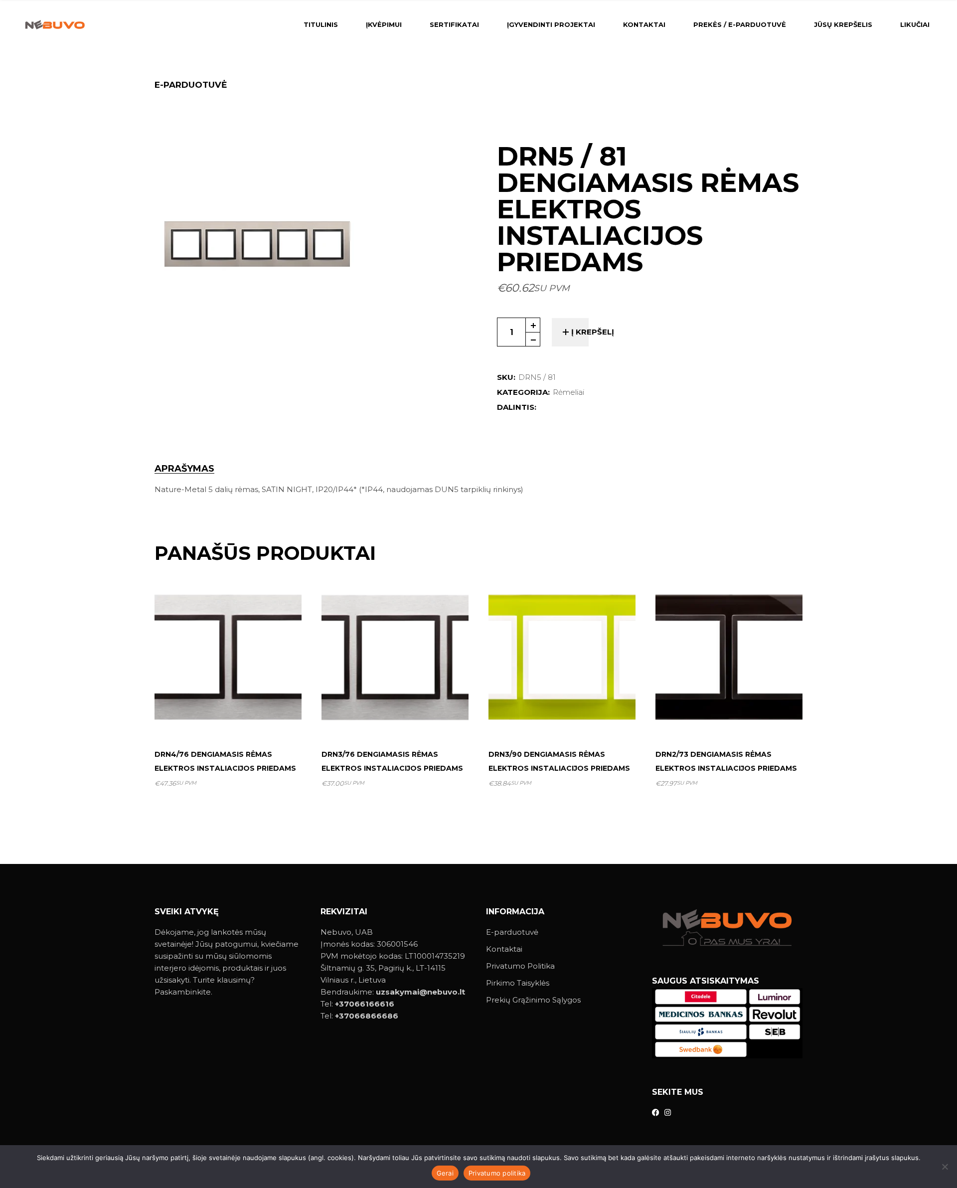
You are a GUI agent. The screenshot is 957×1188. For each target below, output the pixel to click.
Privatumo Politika (520, 966)
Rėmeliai (568, 392)
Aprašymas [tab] (184, 469)
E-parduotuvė (512, 932)
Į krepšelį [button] (232, 716)
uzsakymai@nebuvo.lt (420, 992)
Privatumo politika (497, 1173)
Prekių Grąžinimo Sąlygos (533, 1000)
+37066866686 (366, 1015)
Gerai (445, 1173)
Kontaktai (504, 949)
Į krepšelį (592, 332)
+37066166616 (364, 1004)
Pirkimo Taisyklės (517, 983)
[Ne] (945, 1167)
